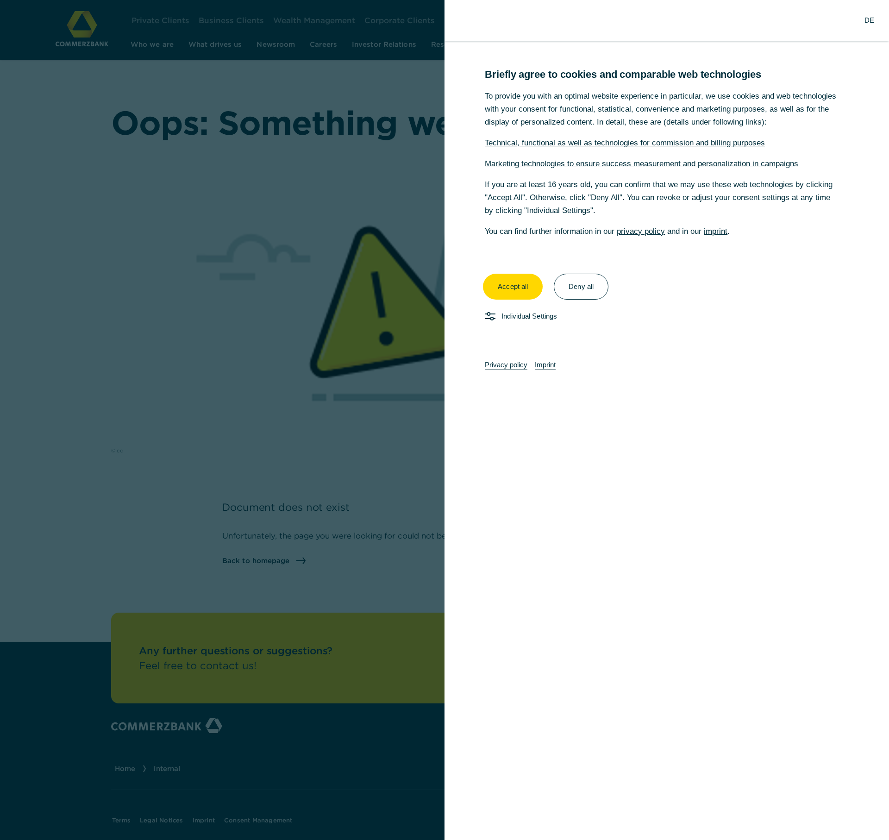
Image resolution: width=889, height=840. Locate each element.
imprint (715, 231)
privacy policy (641, 231)
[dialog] (444, 420)
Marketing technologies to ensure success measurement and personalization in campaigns (641, 163)
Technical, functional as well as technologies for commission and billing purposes (625, 142)
